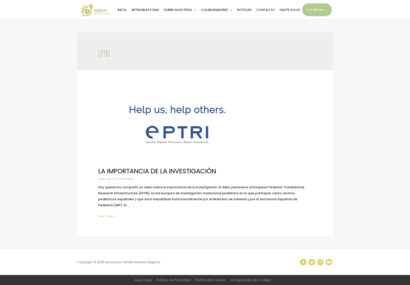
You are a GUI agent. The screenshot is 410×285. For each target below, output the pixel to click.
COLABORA (315, 9)
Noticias (104, 179)
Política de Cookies (210, 280)
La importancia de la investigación (157, 171)
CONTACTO (265, 9)
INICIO (122, 9)
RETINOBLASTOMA (145, 9)
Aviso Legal (143, 280)
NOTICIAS (244, 9)
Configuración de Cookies (250, 280)
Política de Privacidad (174, 280)
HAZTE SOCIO (290, 9)
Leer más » (106, 216)
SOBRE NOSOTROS (178, 9)
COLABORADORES (214, 9)
